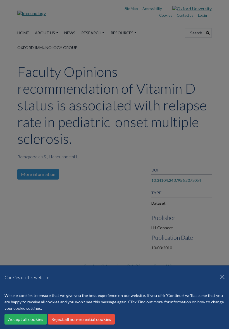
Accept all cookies (25, 319)
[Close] (222, 276)
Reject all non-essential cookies (81, 319)
